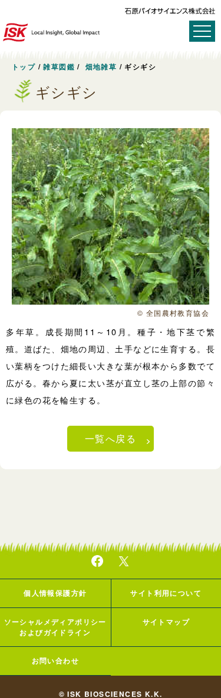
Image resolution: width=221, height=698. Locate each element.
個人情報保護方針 (55, 592)
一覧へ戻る (110, 438)
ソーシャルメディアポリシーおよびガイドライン (55, 626)
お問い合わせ (55, 660)
